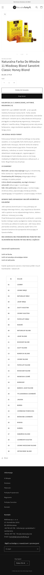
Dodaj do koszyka (22, 90)
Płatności (7, 488)
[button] (2, 7)
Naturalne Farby (19, 571)
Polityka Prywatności (11, 493)
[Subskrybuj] (37, 549)
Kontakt (7, 507)
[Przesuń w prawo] (26, 54)
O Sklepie (7, 478)
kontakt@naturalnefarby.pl (19, 537)
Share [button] (6, 458)
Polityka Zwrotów (10, 502)
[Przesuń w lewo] (17, 54)
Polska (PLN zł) (20, 563)
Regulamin (8, 497)
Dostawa (7, 483)
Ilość (3, 79)
